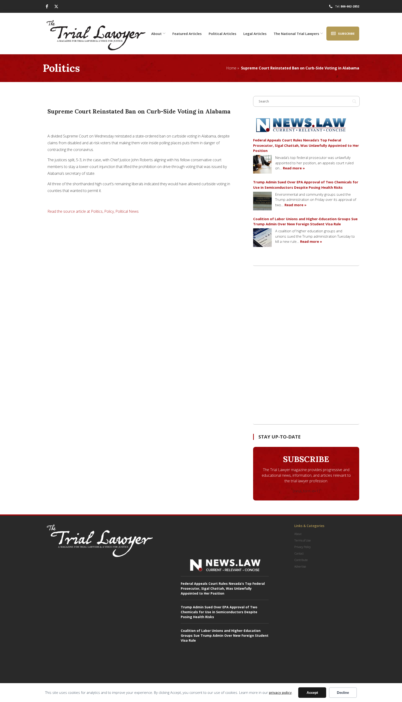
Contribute (301, 560)
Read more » (294, 168)
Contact (299, 553)
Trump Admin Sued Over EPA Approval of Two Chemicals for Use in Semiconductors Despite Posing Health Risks (305, 185)
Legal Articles (255, 33)
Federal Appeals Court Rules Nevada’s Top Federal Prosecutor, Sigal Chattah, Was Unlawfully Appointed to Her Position (306, 145)
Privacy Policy (302, 547)
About (156, 33)
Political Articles (222, 33)
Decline (343, 693)
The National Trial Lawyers (296, 33)
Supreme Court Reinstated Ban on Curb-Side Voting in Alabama (300, 68)
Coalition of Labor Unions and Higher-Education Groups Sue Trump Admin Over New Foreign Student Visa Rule (305, 221)
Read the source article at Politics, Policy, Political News (93, 211)
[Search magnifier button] (354, 101)
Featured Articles (187, 33)
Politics (61, 68)
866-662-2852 (350, 6)
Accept (312, 693)
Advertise (300, 566)
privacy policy (280, 692)
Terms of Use (302, 540)
